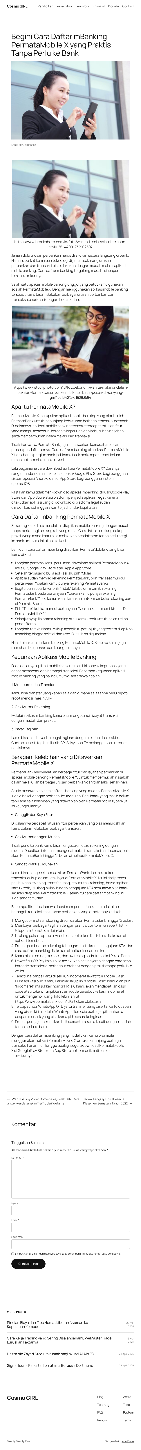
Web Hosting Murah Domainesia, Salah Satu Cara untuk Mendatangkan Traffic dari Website (43, 1101)
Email (15, 1220)
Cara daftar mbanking (55, 270)
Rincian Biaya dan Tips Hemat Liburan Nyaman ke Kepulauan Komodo (47, 1325)
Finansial (32, 144)
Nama (15, 1203)
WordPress (128, 1441)
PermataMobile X (63, 777)
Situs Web (17, 1237)
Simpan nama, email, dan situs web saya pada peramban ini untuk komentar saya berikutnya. (67, 1253)
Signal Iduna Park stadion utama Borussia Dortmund (50, 1365)
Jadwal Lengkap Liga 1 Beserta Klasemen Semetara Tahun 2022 (105, 1101)
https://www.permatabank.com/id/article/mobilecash (58, 1001)
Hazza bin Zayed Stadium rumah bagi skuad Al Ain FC (50, 1354)
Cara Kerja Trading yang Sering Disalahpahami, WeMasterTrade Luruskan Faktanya (59, 1340)
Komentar (17, 1157)
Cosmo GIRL (17, 6)
